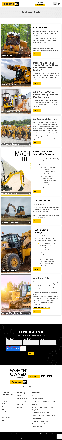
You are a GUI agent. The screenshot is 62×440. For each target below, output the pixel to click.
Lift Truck (4, 415)
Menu (59, 4)
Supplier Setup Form (38, 410)
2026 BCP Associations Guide (41, 308)
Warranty (34, 404)
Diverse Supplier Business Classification (43, 402)
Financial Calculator (37, 399)
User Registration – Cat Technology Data (43, 415)
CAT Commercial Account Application (42, 407)
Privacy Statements (12, 434)
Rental (3, 409)
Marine (4, 420)
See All (36, 54)
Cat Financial (35, 396)
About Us (4, 398)
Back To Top (42, 438)
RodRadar (19, 407)
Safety (3, 403)
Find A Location (33, 376)
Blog (3, 406)
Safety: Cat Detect (22, 399)
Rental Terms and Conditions (40, 421)
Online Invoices (36, 418)
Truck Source (5, 412)
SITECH (19, 396)
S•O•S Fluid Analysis (22, 402)
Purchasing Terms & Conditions (27, 434)
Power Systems (6, 417)
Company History (6, 401)
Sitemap (53, 434)
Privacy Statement (37, 427)
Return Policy (39, 434)
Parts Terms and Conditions (40, 424)
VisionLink (20, 404)
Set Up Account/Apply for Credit (41, 413)
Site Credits (47, 434)
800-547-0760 (40, 5)
